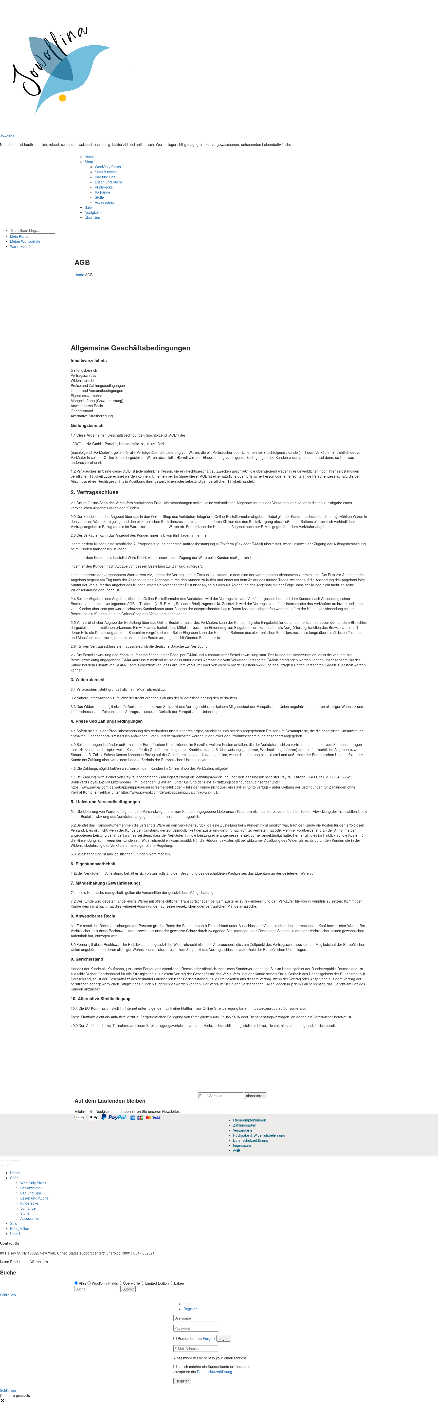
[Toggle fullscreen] (12, 1160)
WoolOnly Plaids (108, 166)
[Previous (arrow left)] (2, 1165)
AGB (236, 1150)
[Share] (7, 1160)
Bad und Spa (105, 176)
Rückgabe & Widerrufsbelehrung (259, 1135)
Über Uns (92, 217)
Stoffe (99, 197)
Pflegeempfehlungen (249, 1119)
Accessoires (104, 202)
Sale (88, 207)
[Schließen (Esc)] (2, 1160)
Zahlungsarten (244, 1125)
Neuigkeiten (94, 212)
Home (89, 156)
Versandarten (243, 1130)
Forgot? (209, 1338)
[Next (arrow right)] (7, 1165)
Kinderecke (104, 187)
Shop (89, 161)
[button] (2, 1401)
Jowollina (7, 135)
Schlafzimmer (106, 171)
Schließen (8, 1390)
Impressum (242, 1145)
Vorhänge (102, 192)
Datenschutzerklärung (250, 1140)
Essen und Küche (109, 181)
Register (190, 1308)
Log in (223, 1338)
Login (188, 1303)
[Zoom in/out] (17, 1160)
